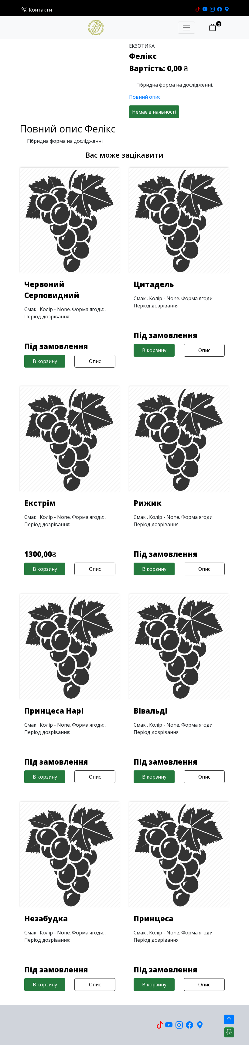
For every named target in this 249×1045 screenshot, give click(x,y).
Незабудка (46, 918)
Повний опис (144, 97)
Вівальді (150, 711)
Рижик (148, 503)
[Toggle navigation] (186, 28)
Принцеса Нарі (54, 711)
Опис (95, 361)
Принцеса (153, 918)
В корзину (45, 361)
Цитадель (154, 284)
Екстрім (40, 503)
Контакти (40, 9)
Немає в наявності (154, 111)
